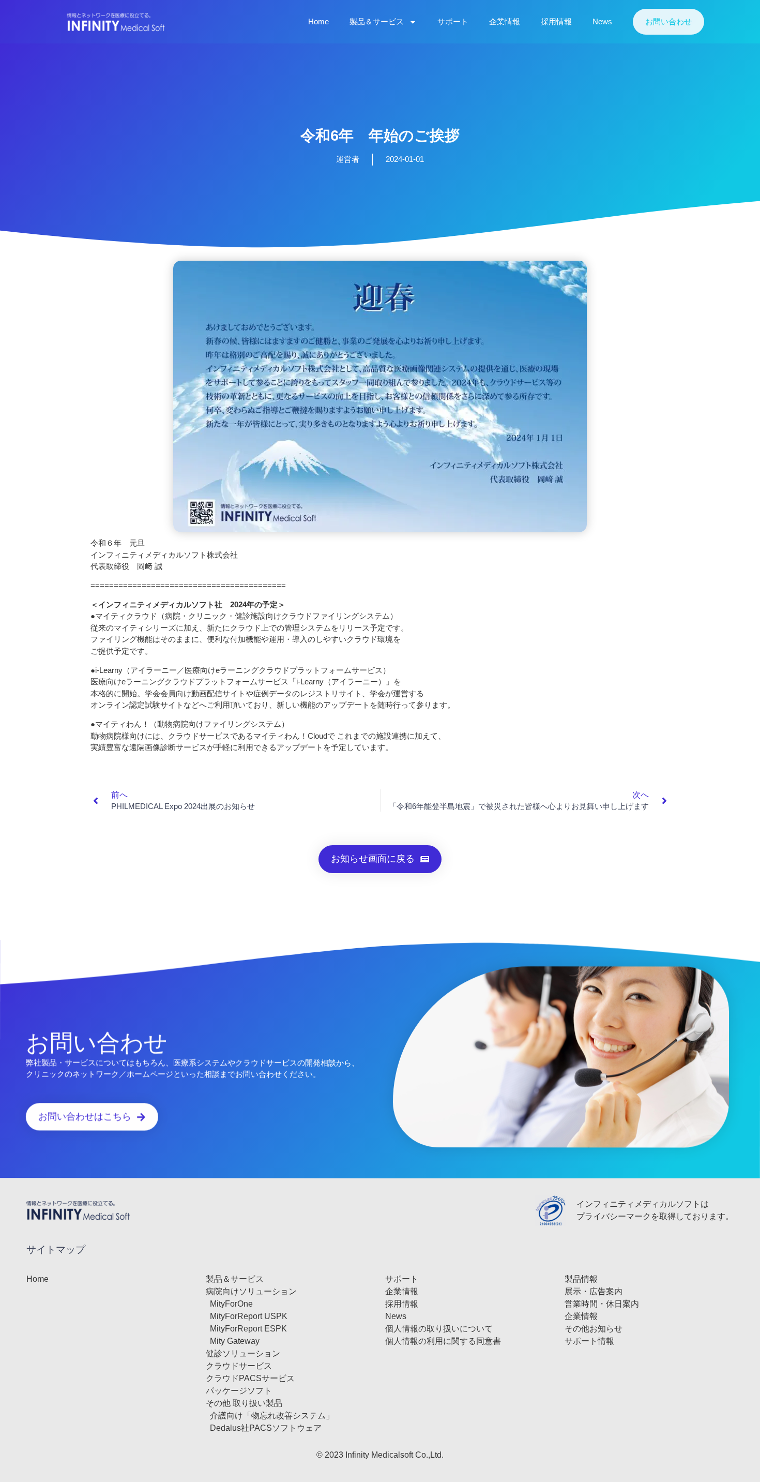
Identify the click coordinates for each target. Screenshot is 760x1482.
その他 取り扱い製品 (244, 1403)
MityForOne (231, 1303)
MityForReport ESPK (248, 1328)
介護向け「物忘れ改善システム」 (272, 1415)
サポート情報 (589, 1341)
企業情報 (504, 21)
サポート (452, 21)
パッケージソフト (239, 1390)
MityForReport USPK (248, 1316)
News (602, 21)
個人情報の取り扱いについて (439, 1328)
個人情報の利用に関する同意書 (443, 1341)
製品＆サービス (376, 21)
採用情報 (556, 21)
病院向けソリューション (251, 1291)
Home (318, 21)
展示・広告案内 (593, 1291)
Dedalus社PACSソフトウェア (266, 1428)
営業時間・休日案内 (602, 1303)
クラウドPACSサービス (250, 1378)
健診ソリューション (243, 1353)
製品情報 (581, 1279)
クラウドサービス (239, 1365)
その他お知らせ (593, 1328)
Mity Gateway (235, 1341)
